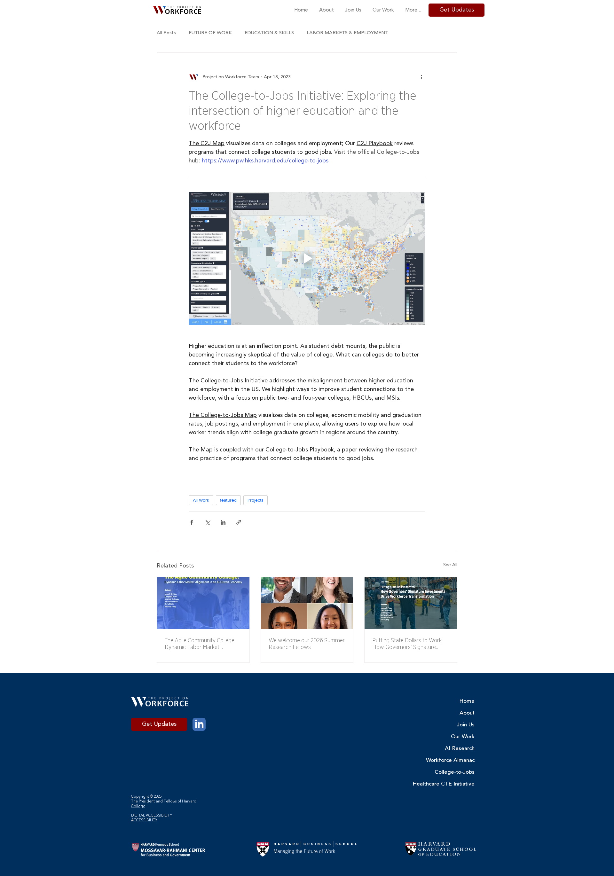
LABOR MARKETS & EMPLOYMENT (347, 33)
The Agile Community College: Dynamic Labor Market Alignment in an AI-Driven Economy (200, 643)
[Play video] (307, 258)
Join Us (466, 725)
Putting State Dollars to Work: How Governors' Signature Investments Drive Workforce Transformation (407, 643)
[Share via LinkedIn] (223, 522)
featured (228, 500)
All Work (201, 500)
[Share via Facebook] (192, 522)
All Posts (166, 33)
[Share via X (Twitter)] (207, 522)
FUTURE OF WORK (210, 33)
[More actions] (421, 77)
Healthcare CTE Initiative (455, 784)
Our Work (463, 736)
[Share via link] (239, 522)
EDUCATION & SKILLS (269, 33)
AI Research (460, 748)
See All (450, 565)
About (467, 713)
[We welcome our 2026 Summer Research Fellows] (307, 603)
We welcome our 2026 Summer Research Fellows (307, 643)
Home (467, 701)
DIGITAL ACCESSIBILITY (151, 815)
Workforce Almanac (455, 760)
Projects (256, 500)
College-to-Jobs (455, 772)
